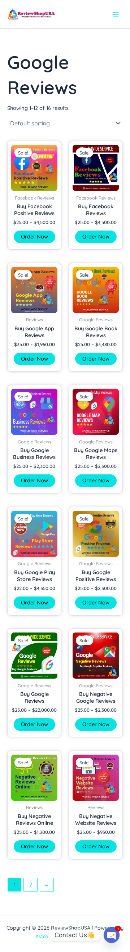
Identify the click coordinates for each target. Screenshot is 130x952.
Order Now (34, 236)
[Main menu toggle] (115, 14)
